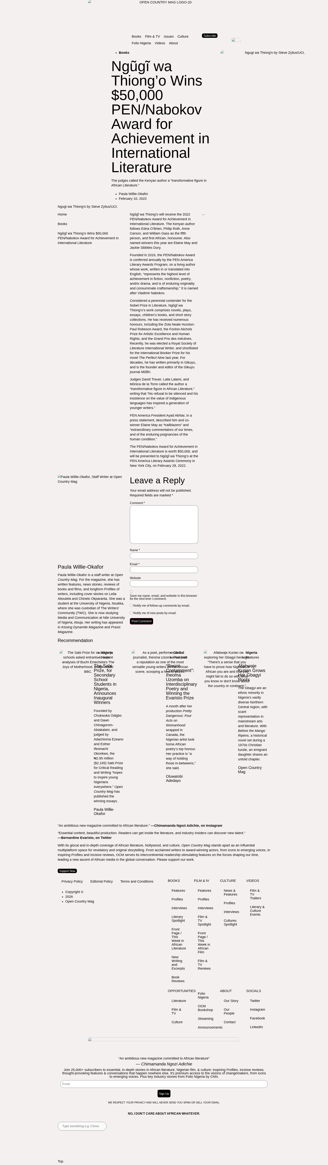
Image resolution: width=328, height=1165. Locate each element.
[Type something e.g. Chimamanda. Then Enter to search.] (82, 1126)
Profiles (177, 899)
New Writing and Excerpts (178, 962)
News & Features (230, 892)
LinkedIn (256, 1027)
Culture (177, 1022)
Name (135, 550)
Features (178, 890)
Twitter (255, 1001)
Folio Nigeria (203, 995)
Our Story (231, 1001)
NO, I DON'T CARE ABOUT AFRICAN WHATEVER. (164, 1113)
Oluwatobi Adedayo (174, 778)
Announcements (207, 1027)
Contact (230, 1022)
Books (62, 224)
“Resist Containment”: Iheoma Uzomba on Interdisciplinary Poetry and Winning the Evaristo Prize (181, 681)
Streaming (205, 1019)
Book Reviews (178, 979)
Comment (137, 503)
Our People (229, 1011)
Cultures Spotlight (230, 922)
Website (135, 578)
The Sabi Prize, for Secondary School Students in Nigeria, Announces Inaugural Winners (105, 684)
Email (135, 564)
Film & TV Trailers (255, 894)
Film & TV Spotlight (204, 920)
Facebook (257, 1018)
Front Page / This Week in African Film (204, 942)
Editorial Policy (101, 881)
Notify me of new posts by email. (155, 613)
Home (62, 214)
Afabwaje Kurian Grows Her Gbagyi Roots (251, 672)
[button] (136, 36)
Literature (179, 1001)
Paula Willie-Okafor (104, 811)
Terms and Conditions (136, 881)
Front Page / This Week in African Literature (179, 938)
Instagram (257, 1009)
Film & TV (176, 1011)
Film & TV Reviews (204, 964)
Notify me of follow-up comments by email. (161, 605)
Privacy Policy (72, 881)
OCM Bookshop (205, 1008)
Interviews (179, 908)
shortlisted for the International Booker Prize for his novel (164, 353)
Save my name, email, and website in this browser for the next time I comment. (163, 597)
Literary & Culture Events (257, 910)
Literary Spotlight (178, 918)
